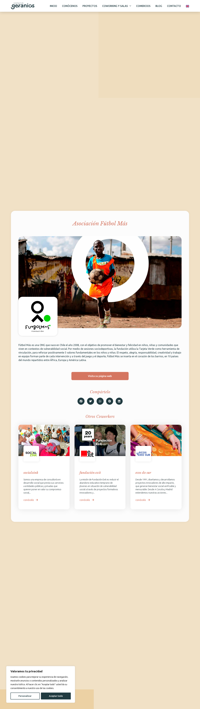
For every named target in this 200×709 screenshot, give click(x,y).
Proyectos (89, 6)
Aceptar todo (56, 696)
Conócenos (70, 6)
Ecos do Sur (143, 473)
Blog (158, 6)
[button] (81, 401)
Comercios (143, 6)
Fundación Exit (90, 473)
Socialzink (30, 473)
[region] (40, 684)
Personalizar (25, 696)
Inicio (53, 6)
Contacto (174, 6)
